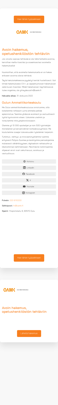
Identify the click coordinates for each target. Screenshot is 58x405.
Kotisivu (30, 162)
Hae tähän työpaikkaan (29, 19)
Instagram (30, 193)
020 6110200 (16, 200)
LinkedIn (30, 168)
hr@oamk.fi (18, 206)
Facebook (30, 174)
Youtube (30, 187)
